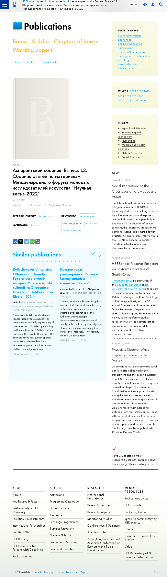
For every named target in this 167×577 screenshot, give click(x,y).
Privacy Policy (65, 572)
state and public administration (127, 66)
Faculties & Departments (28, 519)
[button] (35, 261)
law (144, 52)
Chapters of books (76, 41)
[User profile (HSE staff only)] (153, 4)
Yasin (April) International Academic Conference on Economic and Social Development (103, 544)
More (143, 100)
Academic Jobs (96, 532)
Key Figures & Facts (25, 501)
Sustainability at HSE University (26, 510)
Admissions (57, 495)
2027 (133, 91)
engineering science (130, 43)
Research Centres (98, 505)
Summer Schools (60, 535)
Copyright (50, 572)
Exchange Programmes (64, 522)
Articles (40, 41)
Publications (47, 26)
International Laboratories (95, 496)
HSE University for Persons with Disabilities (28, 547)
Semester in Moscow (63, 542)
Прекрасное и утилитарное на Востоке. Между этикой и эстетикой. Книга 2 (79, 276)
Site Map (80, 572)
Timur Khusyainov (122, 280)
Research (95, 488)
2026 (140, 91)
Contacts (37, 572)
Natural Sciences (132, 153)
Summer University (62, 528)
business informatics (129, 35)
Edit (156, 571)
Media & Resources (134, 490)
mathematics (142, 56)
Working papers (32, 50)
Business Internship (62, 549)
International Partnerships (29, 525)
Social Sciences (131, 157)
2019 (128, 100)
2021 (142, 96)
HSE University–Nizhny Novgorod (130, 287)
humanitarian (125, 48)
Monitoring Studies (99, 519)
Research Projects (98, 512)
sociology (123, 60)
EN (136, 4)
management (126, 56)
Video (128, 546)
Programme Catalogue (64, 501)
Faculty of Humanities (128, 284)
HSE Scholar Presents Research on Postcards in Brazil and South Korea (135, 269)
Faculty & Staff (22, 532)
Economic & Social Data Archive (140, 537)
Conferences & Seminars (103, 525)
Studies (57, 488)
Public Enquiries (22, 556)
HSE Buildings (21, 539)
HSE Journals (133, 505)
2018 (135, 100)
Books (20, 41)
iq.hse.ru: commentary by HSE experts (141, 520)
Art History (44, 216)
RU (131, 4)
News (116, 173)
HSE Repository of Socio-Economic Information (141, 555)
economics (124, 39)
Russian (34, 225)
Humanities (128, 140)
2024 (121, 96)
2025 (147, 91)
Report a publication (24, 62)
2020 (121, 100)
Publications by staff (138, 498)
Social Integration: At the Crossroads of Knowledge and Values (134, 191)
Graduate (56, 515)
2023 (128, 96)
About (18, 488)
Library (129, 529)
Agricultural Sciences (134, 128)
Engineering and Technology (129, 134)
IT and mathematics (129, 52)
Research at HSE (51, 62)
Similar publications (37, 254)
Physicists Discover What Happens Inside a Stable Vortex (130, 355)
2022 (135, 96)
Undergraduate (59, 508)
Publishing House (135, 512)
